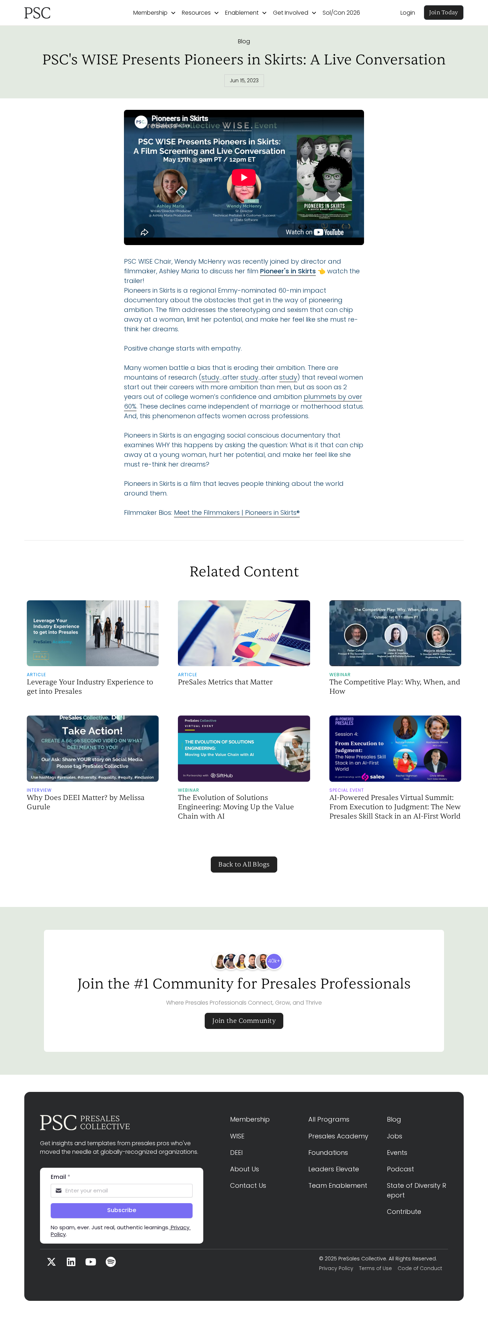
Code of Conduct (420, 1268)
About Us (244, 1169)
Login (407, 13)
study (210, 377)
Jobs (394, 1136)
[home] (58, 13)
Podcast (400, 1169)
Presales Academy (338, 1136)
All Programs (328, 1119)
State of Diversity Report (416, 1190)
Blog (244, 41)
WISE (237, 1136)
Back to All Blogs (243, 864)
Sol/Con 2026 (341, 13)
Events (397, 1152)
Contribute (404, 1211)
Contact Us (248, 1185)
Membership (250, 1119)
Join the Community (244, 1021)
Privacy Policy (336, 1268)
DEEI (236, 1152)
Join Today (443, 12)
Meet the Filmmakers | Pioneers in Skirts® (237, 512)
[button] (154, 13)
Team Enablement (337, 1185)
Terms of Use (375, 1268)
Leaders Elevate (333, 1169)
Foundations (328, 1152)
